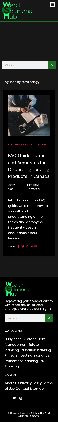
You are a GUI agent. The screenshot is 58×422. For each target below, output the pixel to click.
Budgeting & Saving (21, 339)
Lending (41, 144)
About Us (12, 383)
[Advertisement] (29, 40)
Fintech (11, 355)
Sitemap (37, 388)
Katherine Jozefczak (34, 187)
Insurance (41, 355)
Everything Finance (20, 144)
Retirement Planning (21, 361)
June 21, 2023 (12, 187)
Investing (25, 355)
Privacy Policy (31, 383)
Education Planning (35, 350)
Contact (22, 388)
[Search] (52, 65)
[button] (52, 4)
